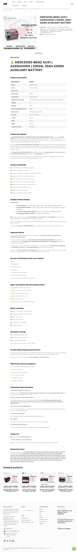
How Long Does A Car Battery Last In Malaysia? (65, 512)
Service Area (15, 5)
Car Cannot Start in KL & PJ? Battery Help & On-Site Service (65, 521)
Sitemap (41, 523)
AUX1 (58, 30)
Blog (25, 1)
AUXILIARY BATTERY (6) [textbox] (29, 510)
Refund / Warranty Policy (27, 522)
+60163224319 (9, 528)
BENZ (71, 30)
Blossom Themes (48, 548)
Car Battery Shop (39, 1)
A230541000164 (52, 30)
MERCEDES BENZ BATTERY (63, 27)
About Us (19, 1)
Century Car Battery (64, 528)
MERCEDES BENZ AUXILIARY (55, 31)
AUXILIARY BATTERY (51, 27)
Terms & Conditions (26, 520)
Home (13, 1)
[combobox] (29, 510)
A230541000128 (44, 30)
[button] (35, 18)
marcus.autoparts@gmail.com (13, 531)
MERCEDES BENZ (44, 31)
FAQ (40, 513)
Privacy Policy (24, 518)
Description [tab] (38, 53)
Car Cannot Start (62, 518)
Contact (31, 1)
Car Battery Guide (62, 509)
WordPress (11, 549)
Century (60, 527)
